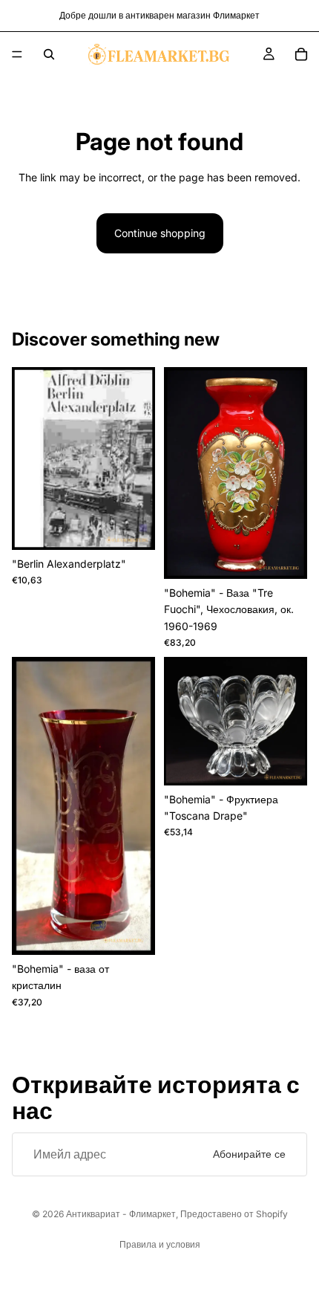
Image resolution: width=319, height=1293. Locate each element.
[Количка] (301, 54)
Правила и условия (159, 1244)
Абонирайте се (249, 1153)
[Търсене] (49, 54)
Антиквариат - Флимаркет (121, 1213)
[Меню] (17, 54)
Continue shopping (159, 233)
